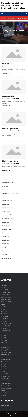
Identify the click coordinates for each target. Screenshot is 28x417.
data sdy (4, 254)
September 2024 (6, 331)
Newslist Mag (7, 415)
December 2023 (6, 352)
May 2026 (4, 285)
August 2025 (4, 304)
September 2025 (6, 302)
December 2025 (6, 297)
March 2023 (4, 374)
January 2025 (5, 321)
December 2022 (6, 381)
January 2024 (5, 350)
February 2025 (5, 319)
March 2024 (4, 345)
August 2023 (4, 362)
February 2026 (5, 292)
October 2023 (5, 357)
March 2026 (4, 290)
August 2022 (4, 390)
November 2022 (5, 383)
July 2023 (3, 364)
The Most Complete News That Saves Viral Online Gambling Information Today (13, 5)
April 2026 (4, 287)
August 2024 (4, 333)
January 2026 (5, 295)
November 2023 (5, 354)
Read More (5, 73)
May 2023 (4, 369)
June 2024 (4, 338)
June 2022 (4, 395)
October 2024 (5, 328)
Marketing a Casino (10, 129)
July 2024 (4, 335)
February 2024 (5, 347)
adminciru (17, 66)
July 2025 (4, 307)
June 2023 (4, 366)
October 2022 (5, 386)
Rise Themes (21, 415)
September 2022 (6, 388)
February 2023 (5, 376)
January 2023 (5, 378)
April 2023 (4, 371)
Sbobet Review (8, 64)
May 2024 (4, 340)
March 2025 (4, 316)
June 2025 (4, 309)
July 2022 (3, 393)
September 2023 (6, 359)
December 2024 (6, 323)
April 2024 (4, 343)
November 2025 (6, 299)
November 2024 (6, 326)
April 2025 (4, 314)
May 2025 (4, 311)
